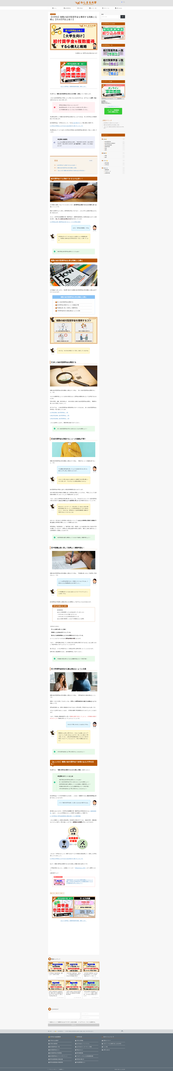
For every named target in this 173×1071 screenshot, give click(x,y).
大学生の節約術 (53, 1043)
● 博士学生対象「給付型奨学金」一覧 (59, 418)
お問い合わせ (119, 8)
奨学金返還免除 (114, 145)
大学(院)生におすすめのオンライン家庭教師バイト (112, 98)
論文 (114, 157)
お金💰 (113, 139)
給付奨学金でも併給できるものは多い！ (67, 165)
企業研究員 (114, 172)
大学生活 (81, 8)
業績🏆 (113, 153)
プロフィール (106, 8)
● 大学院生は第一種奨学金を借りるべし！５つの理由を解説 (65, 221)
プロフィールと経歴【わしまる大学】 (112, 1043)
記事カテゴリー (107, 1040)
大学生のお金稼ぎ (54, 1040)
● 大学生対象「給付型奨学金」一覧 (59, 412)
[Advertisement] (73, 938)
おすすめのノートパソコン (83, 1043)
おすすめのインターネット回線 (84, 1046)
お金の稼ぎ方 (76, 122)
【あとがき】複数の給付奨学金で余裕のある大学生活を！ (71, 170)
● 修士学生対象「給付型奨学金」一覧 (59, 415)
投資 (114, 148)
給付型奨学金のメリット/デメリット (59, 1056)
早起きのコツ (80, 1049)
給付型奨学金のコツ (55, 1049)
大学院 (58, 893)
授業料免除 (114, 146)
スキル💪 (113, 160)
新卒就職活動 (80, 1053)
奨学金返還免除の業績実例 (56, 1062)
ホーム (55, 8)
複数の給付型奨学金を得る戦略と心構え (67, 167)
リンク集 (105, 1046)
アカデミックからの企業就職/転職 (85, 1056)
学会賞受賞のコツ (81, 1062)
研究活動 (114, 163)
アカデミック (114, 171)
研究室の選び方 (80, 1059)
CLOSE (90, 160)
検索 (102, 14)
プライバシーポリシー (53, 1069)
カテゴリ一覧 (93, 8)
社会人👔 (113, 168)
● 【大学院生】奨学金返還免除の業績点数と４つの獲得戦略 (65, 816)
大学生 (63, 893)
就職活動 (114, 169)
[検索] (122, 16)
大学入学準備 (80, 1040)
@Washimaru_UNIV (80, 868)
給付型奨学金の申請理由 (56, 1053)
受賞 (114, 155)
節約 (114, 149)
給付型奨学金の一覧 (55, 1046)
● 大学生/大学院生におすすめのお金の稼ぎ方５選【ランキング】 (66, 125)
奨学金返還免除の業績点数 (56, 1059)
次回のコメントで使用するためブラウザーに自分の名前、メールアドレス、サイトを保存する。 (73, 1022)
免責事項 (61, 1069)
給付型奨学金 (68, 8)
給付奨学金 (53, 893)
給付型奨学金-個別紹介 (114, 143)
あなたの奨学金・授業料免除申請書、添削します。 (74, 86)
